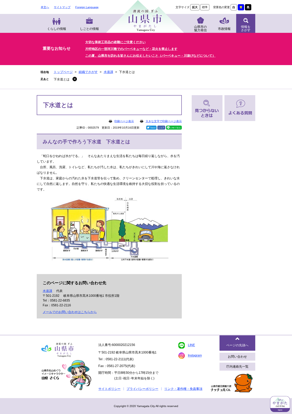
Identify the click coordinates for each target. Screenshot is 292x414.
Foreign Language (87, 7)
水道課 (108, 72)
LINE (191, 345)
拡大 (195, 7)
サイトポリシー (109, 389)
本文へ (45, 7)
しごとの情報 (89, 28)
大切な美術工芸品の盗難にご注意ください (115, 42)
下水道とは (62, 79)
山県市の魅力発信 (200, 28)
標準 (205, 7)
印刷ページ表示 (124, 121)
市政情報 (224, 28)
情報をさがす (245, 28)
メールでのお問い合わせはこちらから (70, 312)
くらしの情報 (56, 28)
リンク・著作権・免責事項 (183, 389)
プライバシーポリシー (142, 389)
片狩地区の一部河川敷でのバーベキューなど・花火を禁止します (131, 49)
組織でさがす (88, 72)
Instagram (195, 355)
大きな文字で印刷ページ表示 (164, 121)
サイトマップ (62, 7)
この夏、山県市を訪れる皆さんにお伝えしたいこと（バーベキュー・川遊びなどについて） (150, 55)
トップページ (63, 72)
